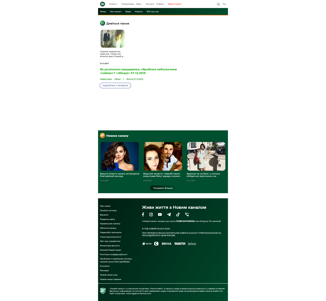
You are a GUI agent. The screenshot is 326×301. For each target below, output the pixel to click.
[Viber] (187, 215)
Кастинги (150, 4)
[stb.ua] (156, 244)
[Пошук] (218, 5)
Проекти (113, 4)
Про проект (116, 11)
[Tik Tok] (178, 214)
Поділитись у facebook (115, 86)
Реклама (104, 270)
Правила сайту (107, 219)
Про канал (105, 206)
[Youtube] (160, 215)
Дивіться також (117, 23)
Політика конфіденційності (113, 254)
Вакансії (104, 215)
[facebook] (143, 214)
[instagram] (151, 215)
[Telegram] (169, 215)
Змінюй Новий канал (110, 250)
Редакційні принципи (110, 232)
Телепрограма (127, 4)
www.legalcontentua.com (138, 293)
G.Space (160, 4)
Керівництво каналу (110, 224)
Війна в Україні (174, 4)
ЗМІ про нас (152, 11)
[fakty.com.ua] (179, 244)
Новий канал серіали (110, 279)
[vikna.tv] (166, 244)
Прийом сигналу (108, 210)
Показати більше (163, 188)
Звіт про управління (110, 241)
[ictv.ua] (147, 244)
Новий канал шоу (109, 275)
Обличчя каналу (108, 228)
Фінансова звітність (110, 246)
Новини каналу (117, 135)
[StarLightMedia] (185, 221)
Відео (138, 4)
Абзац (103, 11)
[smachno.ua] (192, 244)
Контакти (105, 266)
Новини (139, 11)
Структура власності (110, 237)
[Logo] (102, 4)
